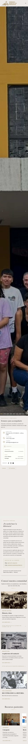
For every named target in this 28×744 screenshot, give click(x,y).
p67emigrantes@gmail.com (12, 442)
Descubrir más (6, 622)
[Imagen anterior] (2, 211)
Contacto (4, 468)
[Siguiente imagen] (25, 211)
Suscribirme (12, 468)
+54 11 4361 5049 (10, 438)
